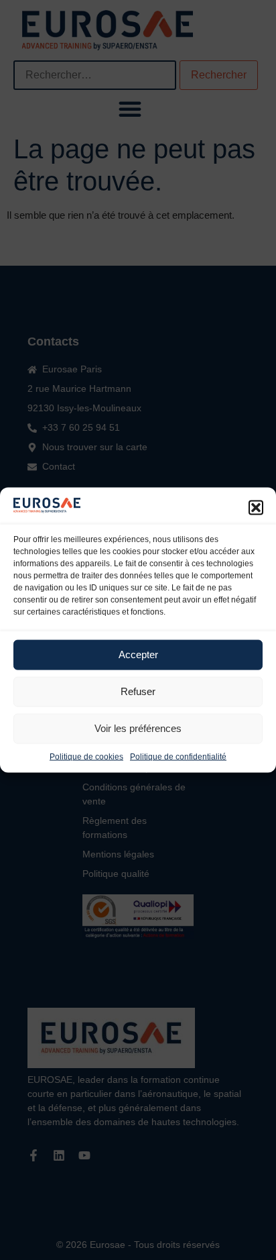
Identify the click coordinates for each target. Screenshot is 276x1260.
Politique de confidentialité (178, 756)
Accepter (138, 654)
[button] (256, 507)
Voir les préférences (138, 728)
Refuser (138, 691)
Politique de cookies (86, 756)
